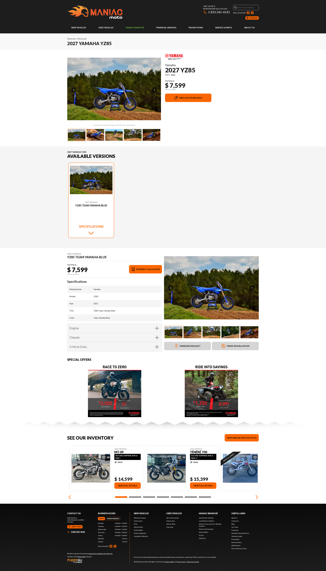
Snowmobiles (138, 530)
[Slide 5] (177, 497)
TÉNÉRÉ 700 (198, 452)
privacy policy (169, 562)
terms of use (181, 562)
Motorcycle (81, 39)
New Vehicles (78, 27)
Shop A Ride (82, 557)
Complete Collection (141, 536)
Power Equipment (140, 533)
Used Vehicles (105, 27)
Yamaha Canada (236, 536)
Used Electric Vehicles (206, 521)
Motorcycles (138, 521)
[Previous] (69, 497)
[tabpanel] (112, 532)
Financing (169, 527)
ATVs (135, 524)
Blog (232, 524)
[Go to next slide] (154, 90)
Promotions (196, 27)
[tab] (101, 518)
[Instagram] (252, 12)
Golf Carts (202, 538)
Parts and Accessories (239, 548)
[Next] (256, 497)
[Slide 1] (121, 497)
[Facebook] (248, 12)
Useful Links (238, 513)
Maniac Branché (135, 27)
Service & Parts (223, 27)
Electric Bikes (203, 532)
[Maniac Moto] (99, 12)
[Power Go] (90, 561)
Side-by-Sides (138, 527)
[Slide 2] (135, 497)
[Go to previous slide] (74, 90)
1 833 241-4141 (219, 12)
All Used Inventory (172, 518)
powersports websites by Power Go (100, 554)
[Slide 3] (149, 497)
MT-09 (119, 452)
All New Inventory (140, 518)
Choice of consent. (192, 562)
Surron (201, 535)
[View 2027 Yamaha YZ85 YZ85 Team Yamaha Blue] (76, 135)
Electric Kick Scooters (206, 529)
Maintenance (235, 545)
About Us (249, 27)
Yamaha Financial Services (240, 533)
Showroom (71, 39)
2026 (173, 74)
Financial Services (166, 27)
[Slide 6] (191, 497)
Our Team (234, 527)
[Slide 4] (163, 497)
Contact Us (235, 521)
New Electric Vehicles (206, 518)
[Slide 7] (205, 497)
